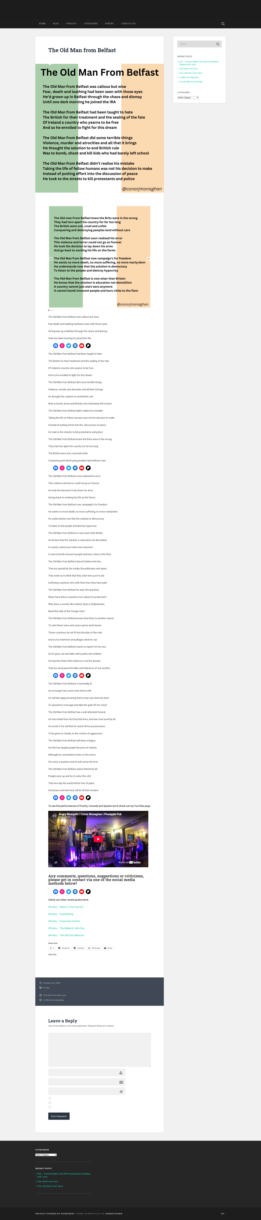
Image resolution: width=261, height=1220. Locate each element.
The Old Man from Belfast (82, 50)
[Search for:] (199, 44)
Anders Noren (113, 1214)
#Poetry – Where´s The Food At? (66, 907)
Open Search (223, 23)
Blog (56, 23)
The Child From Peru (188, 69)
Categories (91, 23)
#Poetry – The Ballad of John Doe (66, 928)
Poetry (109, 23)
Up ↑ (223, 1214)
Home (42, 23)
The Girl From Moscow (54, 995)
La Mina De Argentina (53, 1000)
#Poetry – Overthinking (60, 914)
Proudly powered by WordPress (54, 1214)
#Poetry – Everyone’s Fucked (64, 921)
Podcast (71, 23)
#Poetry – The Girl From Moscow (66, 935)
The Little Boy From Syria (190, 73)
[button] (148, 259)
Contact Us (128, 23)
